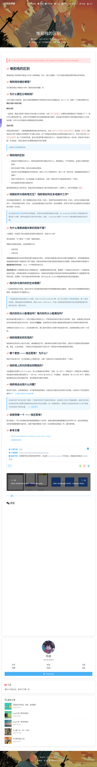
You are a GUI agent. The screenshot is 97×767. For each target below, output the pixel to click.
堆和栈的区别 (16, 440)
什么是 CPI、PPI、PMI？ (21, 730)
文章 (15, 147)
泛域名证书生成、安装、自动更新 (24, 705)
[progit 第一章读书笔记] (8, 723)
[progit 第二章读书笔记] (8, 714)
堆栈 (9, 466)
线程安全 (18, 213)
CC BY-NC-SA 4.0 (55, 456)
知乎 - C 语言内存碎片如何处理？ (22, 393)
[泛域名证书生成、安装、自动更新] (8, 706)
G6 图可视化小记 (19, 739)
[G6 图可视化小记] (8, 740)
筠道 (20, 449)
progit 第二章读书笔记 (20, 713)
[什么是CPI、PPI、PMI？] (8, 731)
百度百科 (34, 407)
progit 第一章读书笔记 (20, 722)
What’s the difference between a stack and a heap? (31, 436)
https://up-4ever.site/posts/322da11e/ (34, 453)
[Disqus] (48, 537)
